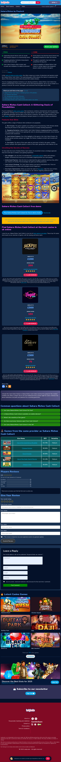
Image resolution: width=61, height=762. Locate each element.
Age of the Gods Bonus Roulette (27, 443)
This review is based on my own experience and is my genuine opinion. (24, 537)
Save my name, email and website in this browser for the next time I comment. (28, 582)
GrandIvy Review (30, 365)
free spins (40, 169)
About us (27, 718)
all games (30, 656)
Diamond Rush (5, 613)
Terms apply (24, 282)
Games (6, 9)
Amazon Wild (27, 465)
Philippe (10, 72)
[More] (9, 386)
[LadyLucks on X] (32, 719)
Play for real (28, 27)
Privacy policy (26, 726)
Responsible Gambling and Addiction (19, 721)
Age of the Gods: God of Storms (27, 459)
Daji (32, 630)
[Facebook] (3, 386)
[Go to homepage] (5, 2)
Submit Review (8, 541)
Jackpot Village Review (30, 269)
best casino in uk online (40, 233)
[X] (6, 386)
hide (26, 91)
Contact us (27, 723)
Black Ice (4, 648)
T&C (43, 758)
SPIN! (54, 2)
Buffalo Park (5, 630)
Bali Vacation (35, 648)
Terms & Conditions (24, 728)
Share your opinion (51, 47)
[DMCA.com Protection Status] (39, 725)
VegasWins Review (30, 318)
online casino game (18, 111)
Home (2, 9)
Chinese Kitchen (27, 448)
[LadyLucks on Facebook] (35, 719)
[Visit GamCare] (32, 725)
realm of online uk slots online (13, 75)
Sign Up (30, 693)
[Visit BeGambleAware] (36, 722)
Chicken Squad (36, 613)
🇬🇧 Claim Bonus (30, 275)
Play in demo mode (31, 31)
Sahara (6, 116)
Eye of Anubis (27, 454)
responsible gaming (37, 156)
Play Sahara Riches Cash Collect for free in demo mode (22, 213)
